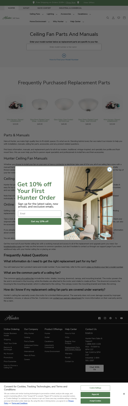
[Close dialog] (109, 169)
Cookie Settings (95, 388)
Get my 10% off (39, 221)
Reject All (95, 394)
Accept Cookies (95, 401)
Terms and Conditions (19, 403)
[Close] (124, 394)
